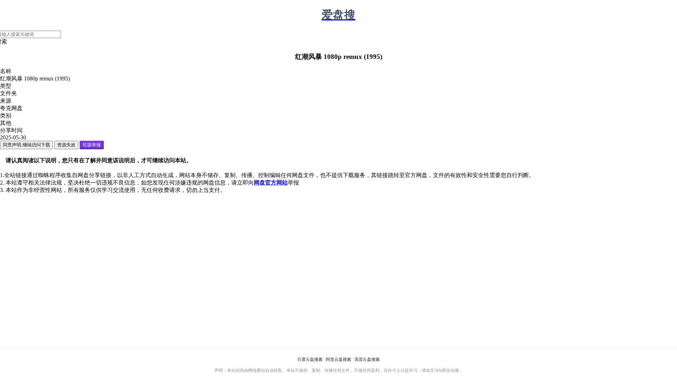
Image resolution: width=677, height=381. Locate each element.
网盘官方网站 (271, 183)
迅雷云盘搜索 (367, 359)
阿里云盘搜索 (338, 359)
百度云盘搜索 (310, 359)
